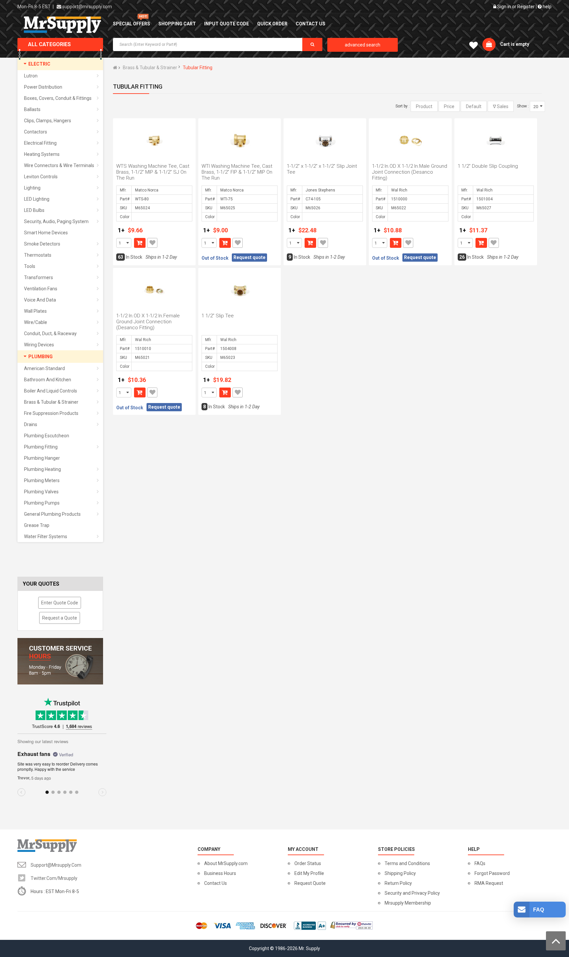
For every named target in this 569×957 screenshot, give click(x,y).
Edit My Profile (309, 873)
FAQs (479, 863)
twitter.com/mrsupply (54, 878)
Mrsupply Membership (408, 903)
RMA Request (488, 883)
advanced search (362, 44)
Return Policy (398, 883)
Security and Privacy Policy (412, 893)
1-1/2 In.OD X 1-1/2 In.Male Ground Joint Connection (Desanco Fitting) (409, 172)
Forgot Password (492, 873)
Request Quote (310, 883)
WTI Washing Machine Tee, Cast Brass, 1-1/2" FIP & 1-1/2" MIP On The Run (237, 172)
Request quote (249, 257)
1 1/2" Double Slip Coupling (488, 166)
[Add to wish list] (152, 243)
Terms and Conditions (407, 863)
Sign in (504, 6)
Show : (523, 106)
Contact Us (215, 883)
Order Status (307, 863)
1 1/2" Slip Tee (218, 316)
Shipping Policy (400, 873)
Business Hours (220, 873)
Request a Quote (59, 618)
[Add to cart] (140, 243)
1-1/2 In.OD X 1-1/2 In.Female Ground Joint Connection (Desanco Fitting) (148, 322)
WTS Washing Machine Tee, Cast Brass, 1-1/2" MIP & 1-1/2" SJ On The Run (152, 172)
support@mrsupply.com (87, 6)
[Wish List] (473, 46)
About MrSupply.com (226, 863)
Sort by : (402, 106)
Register (526, 6)
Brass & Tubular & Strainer (150, 67)
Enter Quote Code (59, 602)
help (547, 6)
